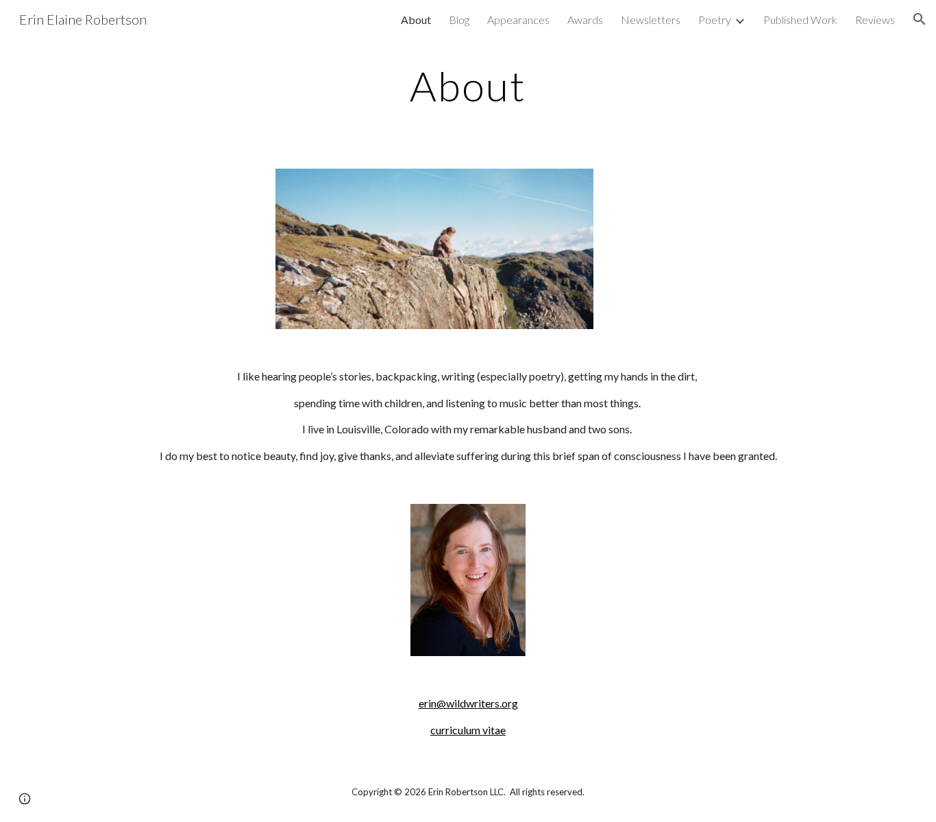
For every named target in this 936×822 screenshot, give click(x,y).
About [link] (416, 19)
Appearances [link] (518, 19)
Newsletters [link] (650, 19)
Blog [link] (459, 19)
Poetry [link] (714, 19)
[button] (919, 19)
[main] (468, 86)
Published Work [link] (800, 19)
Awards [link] (585, 19)
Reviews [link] (875, 19)
